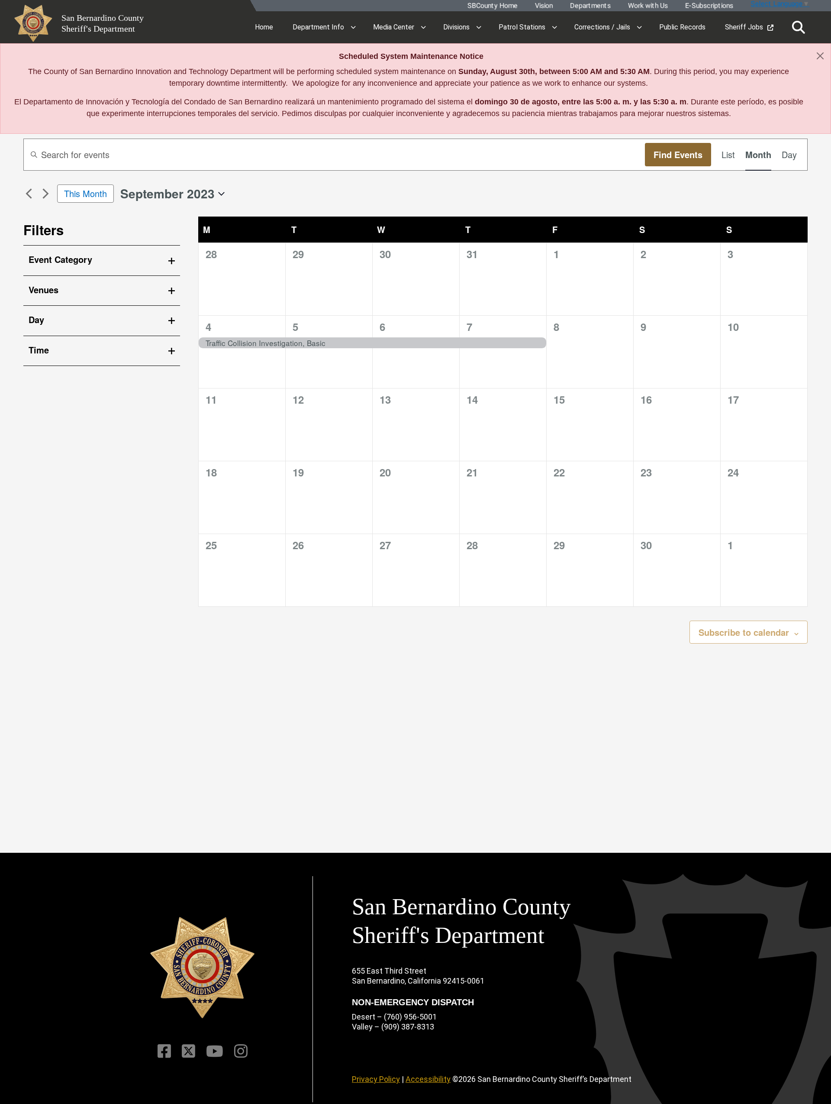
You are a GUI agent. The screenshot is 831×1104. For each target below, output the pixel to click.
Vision (543, 6)
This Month (85, 193)
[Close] (820, 56)
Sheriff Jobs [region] (744, 27)
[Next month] (45, 193)
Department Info (318, 27)
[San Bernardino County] (203, 968)
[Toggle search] (798, 27)
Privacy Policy (376, 1079)
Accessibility (428, 1079)
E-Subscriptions (709, 6)
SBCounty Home (492, 6)
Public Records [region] (682, 27)
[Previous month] (28, 193)
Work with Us (647, 6)
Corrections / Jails (602, 27)
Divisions (456, 27)
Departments (590, 6)
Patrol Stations (522, 27)
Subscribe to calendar (744, 632)
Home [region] (264, 27)
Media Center (393, 27)
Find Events (678, 154)
